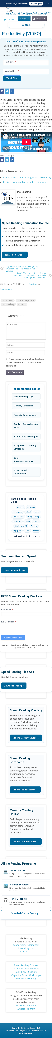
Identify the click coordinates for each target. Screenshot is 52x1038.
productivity (7, 300)
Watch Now (12, 78)
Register (40, 18)
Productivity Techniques (26, 436)
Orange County (33, 516)
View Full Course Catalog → (26, 913)
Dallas (27, 521)
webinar (21, 304)
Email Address (8, 622)
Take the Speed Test (14, 570)
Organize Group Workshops (26, 975)
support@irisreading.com (26, 944)
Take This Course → (15, 254)
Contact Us (26, 951)
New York (31, 507)
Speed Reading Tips (23, 396)
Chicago (20, 507)
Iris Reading (24, 191)
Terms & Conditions (26, 1005)
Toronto (34, 526)
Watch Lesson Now (13, 638)
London (36, 531)
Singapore (17, 531)
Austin (37, 512)
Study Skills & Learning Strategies (25, 447)
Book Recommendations (23, 459)
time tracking (8, 304)
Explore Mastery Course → (25, 737)
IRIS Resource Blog (26, 978)
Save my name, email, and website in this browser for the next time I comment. (25, 362)
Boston (36, 521)
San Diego (17, 521)
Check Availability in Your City (26, 536)
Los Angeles (17, 512)
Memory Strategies (23, 405)
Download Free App (14, 685)
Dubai (27, 531)
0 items (11, 19)
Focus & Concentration (25, 414)
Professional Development (20, 472)
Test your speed (36, 3)
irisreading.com (26, 948)
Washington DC (21, 526)
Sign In (25, 18)
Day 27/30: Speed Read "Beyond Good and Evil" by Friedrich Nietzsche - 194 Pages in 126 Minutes (29, 275)
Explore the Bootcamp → (25, 789)
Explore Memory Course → (25, 841)
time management (25, 300)
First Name (7, 609)
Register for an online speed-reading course (26, 182)
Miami (28, 512)
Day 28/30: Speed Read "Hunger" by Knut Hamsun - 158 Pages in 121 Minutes (22, 268)
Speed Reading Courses (26, 965)
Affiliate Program (26, 1008)
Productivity (6, 289)
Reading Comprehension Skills (26, 426)
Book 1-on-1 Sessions (26, 971)
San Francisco (18, 516)
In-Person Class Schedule (26, 968)
